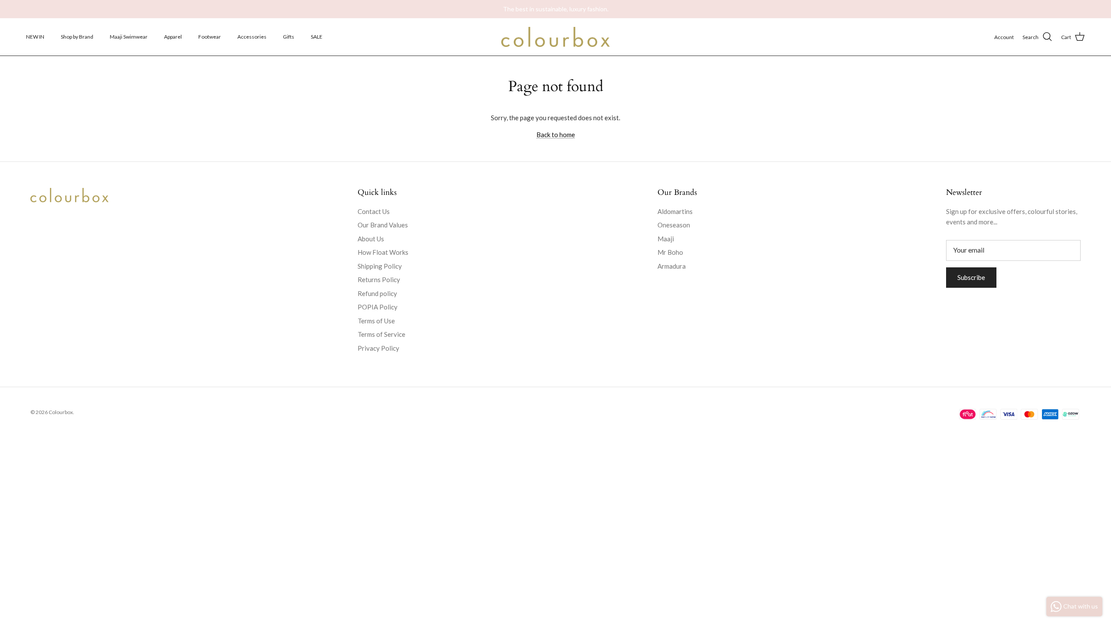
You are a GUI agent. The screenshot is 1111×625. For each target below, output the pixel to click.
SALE (316, 36)
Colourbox (61, 412)
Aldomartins (675, 211)
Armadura (671, 266)
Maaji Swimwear (129, 36)
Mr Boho (670, 252)
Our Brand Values (383, 225)
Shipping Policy (380, 266)
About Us (371, 239)
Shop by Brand (77, 36)
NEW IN (35, 36)
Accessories (251, 36)
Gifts (288, 36)
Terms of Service (381, 334)
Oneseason (673, 225)
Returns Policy (379, 279)
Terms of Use (376, 321)
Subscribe (971, 277)
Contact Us (374, 211)
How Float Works (383, 252)
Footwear (209, 36)
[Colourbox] (555, 37)
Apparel (173, 36)
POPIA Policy (378, 307)
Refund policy (377, 293)
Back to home (555, 134)
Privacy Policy (378, 348)
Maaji (665, 239)
